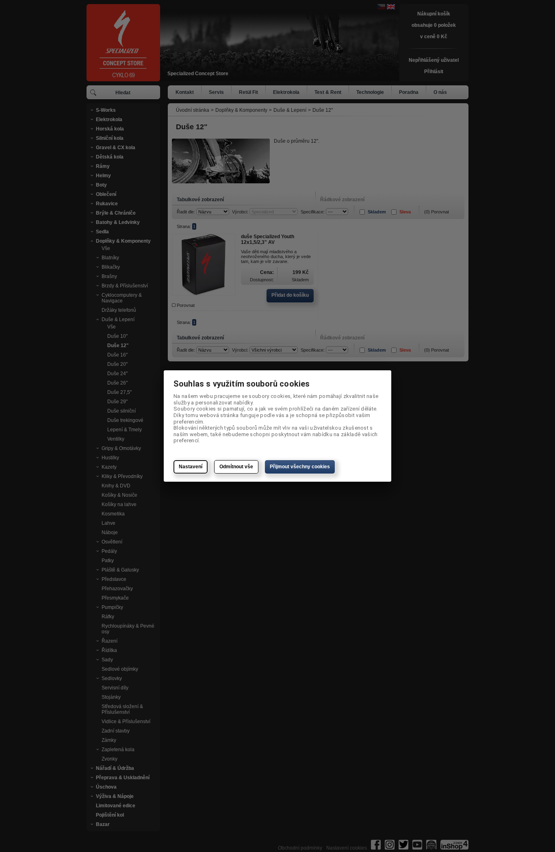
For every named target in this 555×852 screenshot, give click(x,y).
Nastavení (190, 466)
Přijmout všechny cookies (300, 466)
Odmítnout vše (236, 466)
